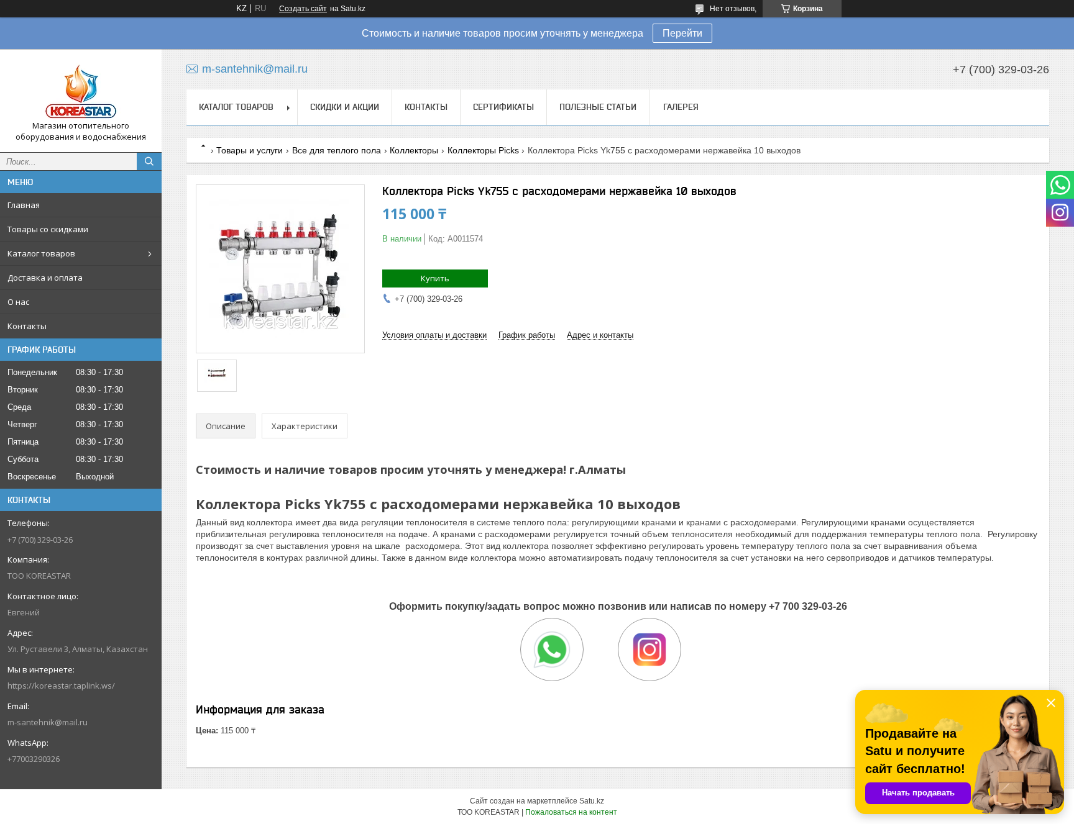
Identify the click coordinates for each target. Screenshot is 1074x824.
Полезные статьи (597, 107)
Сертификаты (503, 107)
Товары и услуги (249, 150)
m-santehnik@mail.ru (47, 722)
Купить (435, 278)
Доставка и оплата (45, 277)
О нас (18, 301)
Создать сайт (303, 8)
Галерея (681, 107)
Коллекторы (414, 150)
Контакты (27, 326)
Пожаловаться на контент (571, 812)
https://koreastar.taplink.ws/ (61, 685)
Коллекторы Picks (483, 150)
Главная (23, 205)
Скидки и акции (344, 107)
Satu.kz (591, 801)
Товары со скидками (47, 229)
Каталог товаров (41, 253)
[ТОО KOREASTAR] (80, 89)
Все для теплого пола (336, 150)
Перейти (682, 33)
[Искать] (149, 161)
